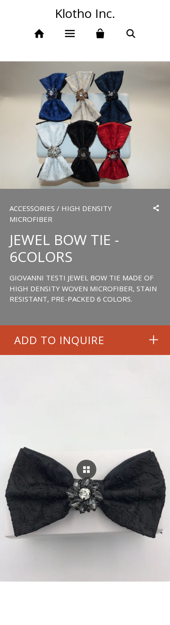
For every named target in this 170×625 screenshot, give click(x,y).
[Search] (131, 33)
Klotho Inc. (85, 13)
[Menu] (69, 33)
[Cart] (100, 33)
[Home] (39, 33)
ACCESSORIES (32, 208)
